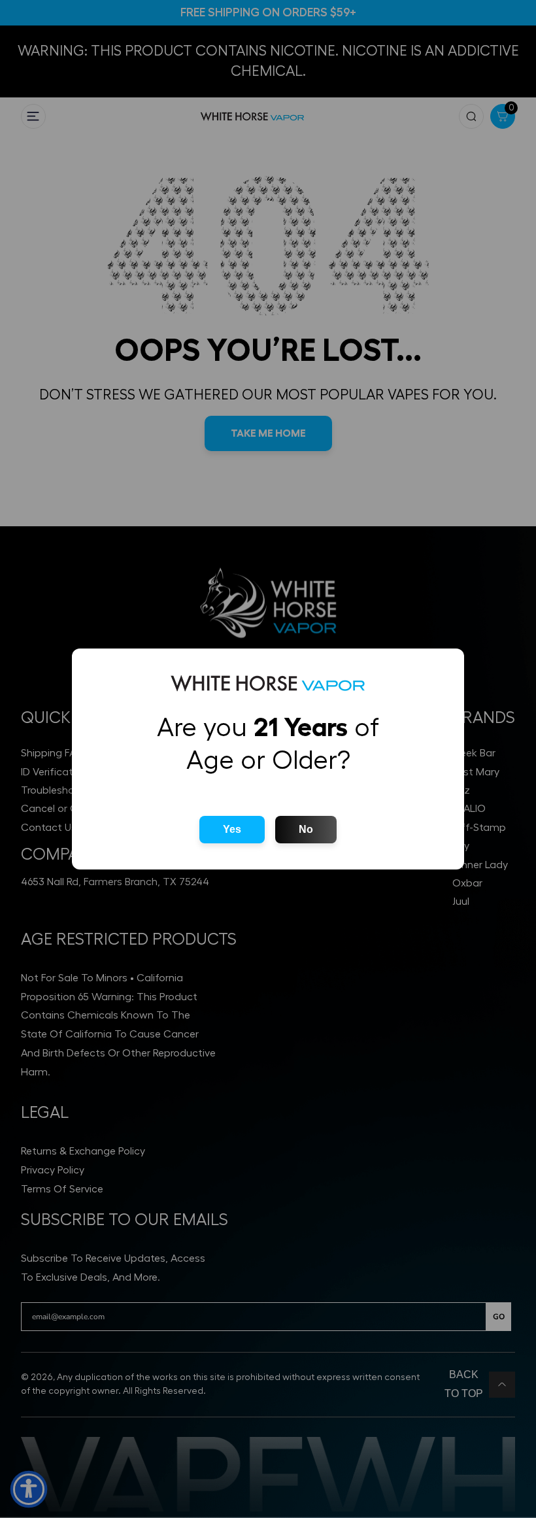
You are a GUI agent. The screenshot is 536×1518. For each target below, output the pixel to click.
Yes (232, 829)
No (306, 829)
